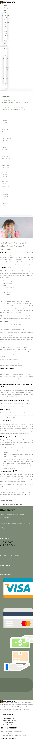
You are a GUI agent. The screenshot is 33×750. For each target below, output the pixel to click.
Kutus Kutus (3, 252)
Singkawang (5, 207)
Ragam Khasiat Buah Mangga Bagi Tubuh (14, 104)
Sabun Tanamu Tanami (6, 38)
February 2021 (6, 154)
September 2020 (6, 165)
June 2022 (4, 118)
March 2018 (5, 176)
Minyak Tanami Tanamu (7, 543)
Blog (5, 43)
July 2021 (4, 142)
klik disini (27, 494)
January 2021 (5, 156)
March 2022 (5, 124)
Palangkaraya (6, 201)
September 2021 (6, 138)
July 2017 (4, 183)
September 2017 (6, 178)
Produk (6, 12)
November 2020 (6, 160)
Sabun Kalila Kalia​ (8, 722)
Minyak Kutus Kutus (6, 18)
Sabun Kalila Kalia (6, 544)
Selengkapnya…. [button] (21, 707)
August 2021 (5, 140)
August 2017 (5, 181)
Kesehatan (5, 194)
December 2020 (6, 158)
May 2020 (4, 174)
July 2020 (4, 169)
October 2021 (5, 136)
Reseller (4, 205)
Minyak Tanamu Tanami (6, 24)
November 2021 (6, 133)
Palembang (5, 203)
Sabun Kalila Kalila (6, 31)
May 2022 (4, 120)
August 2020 (5, 167)
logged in (10, 504)
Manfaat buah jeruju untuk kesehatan (13, 107)
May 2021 (4, 147)
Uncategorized (6, 210)
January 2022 (5, 129)
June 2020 (5, 172)
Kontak (5, 45)
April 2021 (4, 149)
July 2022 (4, 115)
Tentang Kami (5, 9)
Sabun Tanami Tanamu (7, 545)
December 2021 (6, 131)
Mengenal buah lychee (8, 100)
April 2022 (4, 122)
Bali (3, 189)
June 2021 (4, 145)
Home (5, 5)
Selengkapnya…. (4, 517)
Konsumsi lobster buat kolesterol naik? (13, 109)
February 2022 (6, 127)
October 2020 (5, 163)
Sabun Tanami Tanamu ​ (9, 725)
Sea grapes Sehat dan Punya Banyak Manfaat (15, 102)
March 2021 (5, 151)
